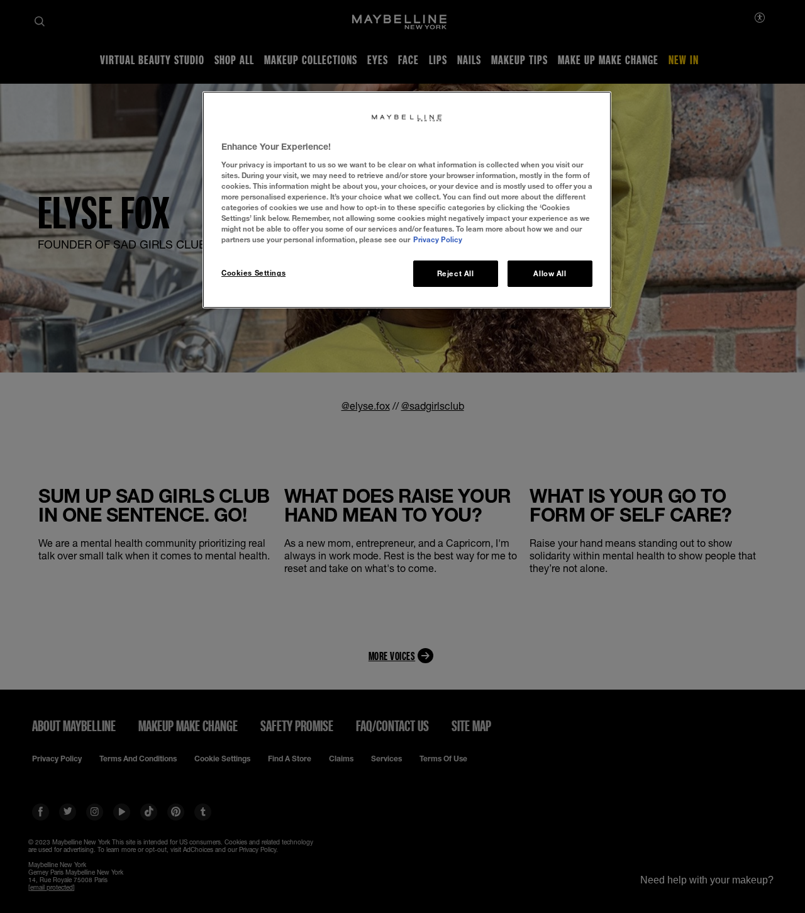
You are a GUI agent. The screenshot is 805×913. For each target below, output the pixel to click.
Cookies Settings (253, 273)
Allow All (549, 273)
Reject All (455, 273)
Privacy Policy (437, 239)
